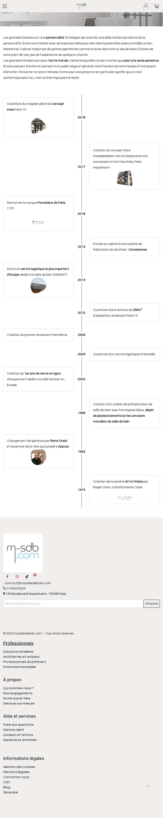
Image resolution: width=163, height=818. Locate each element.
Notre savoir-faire (17, 698)
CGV (6, 782)
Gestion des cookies (19, 767)
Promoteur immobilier (19, 667)
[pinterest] (34, 576)
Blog (6, 787)
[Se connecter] (146, 6)
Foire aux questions (18, 724)
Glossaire (10, 792)
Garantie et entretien (20, 740)
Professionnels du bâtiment (24, 662)
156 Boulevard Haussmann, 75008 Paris (35, 593)
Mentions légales (16, 772)
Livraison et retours (18, 735)
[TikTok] (27, 576)
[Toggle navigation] (4, 6)
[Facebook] (7, 576)
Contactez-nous (16, 777)
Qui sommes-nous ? (18, 688)
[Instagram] (17, 576)
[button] (148, 786)
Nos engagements (18, 693)
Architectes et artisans (21, 656)
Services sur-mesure (19, 703)
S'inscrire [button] (151, 603)
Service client (13, 729)
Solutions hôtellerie (18, 651)
